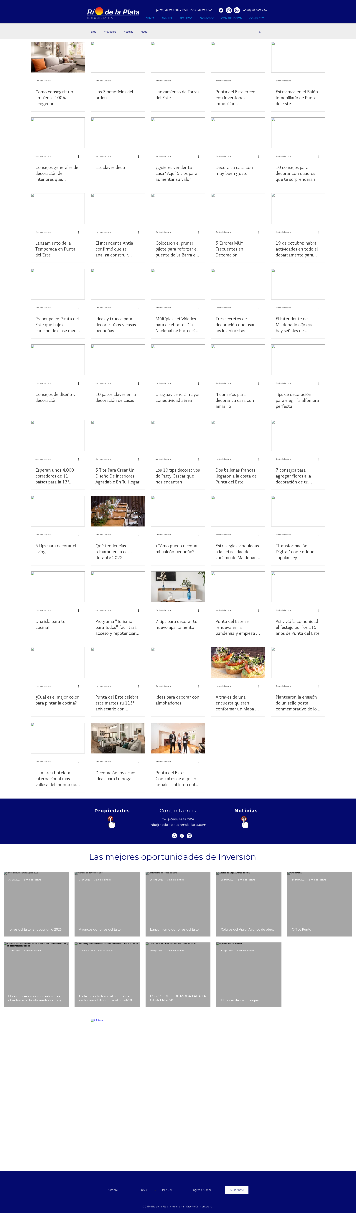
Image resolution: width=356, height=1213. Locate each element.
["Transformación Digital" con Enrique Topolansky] (298, 511)
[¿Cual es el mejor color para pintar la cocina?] (58, 662)
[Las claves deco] (118, 133)
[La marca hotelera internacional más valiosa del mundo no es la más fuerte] (58, 738)
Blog (93, 31)
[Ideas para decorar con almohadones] (178, 662)
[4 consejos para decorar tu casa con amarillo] (238, 360)
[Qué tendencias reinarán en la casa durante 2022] (118, 511)
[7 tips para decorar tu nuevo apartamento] (178, 587)
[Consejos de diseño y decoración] (58, 360)
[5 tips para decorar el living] (58, 511)
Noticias (128, 31)
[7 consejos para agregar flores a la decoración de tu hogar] (298, 435)
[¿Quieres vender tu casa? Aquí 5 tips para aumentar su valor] (178, 133)
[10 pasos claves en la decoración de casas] (118, 360)
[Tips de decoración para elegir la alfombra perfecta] (298, 360)
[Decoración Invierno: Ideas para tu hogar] (118, 738)
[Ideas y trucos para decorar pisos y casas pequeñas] (118, 284)
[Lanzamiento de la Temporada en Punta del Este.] (58, 208)
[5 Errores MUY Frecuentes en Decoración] (238, 208)
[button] (260, 32)
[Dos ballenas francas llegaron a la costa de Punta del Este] (238, 435)
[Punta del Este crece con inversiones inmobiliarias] (238, 57)
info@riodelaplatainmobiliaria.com (178, 825)
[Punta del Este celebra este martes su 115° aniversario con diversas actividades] (118, 662)
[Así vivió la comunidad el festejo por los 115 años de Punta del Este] (298, 587)
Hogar (144, 31)
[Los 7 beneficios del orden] (118, 57)
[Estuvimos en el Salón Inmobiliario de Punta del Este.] (298, 57)
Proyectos (110, 31)
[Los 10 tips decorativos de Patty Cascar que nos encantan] (178, 435)
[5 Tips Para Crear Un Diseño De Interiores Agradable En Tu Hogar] (118, 435)
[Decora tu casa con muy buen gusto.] (238, 133)
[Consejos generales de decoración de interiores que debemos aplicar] (58, 133)
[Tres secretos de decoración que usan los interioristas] (238, 284)
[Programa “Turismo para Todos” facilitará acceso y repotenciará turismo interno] (118, 587)
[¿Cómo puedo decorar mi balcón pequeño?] (178, 511)
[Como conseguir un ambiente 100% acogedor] (58, 57)
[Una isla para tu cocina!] (58, 587)
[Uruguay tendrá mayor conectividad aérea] (178, 360)
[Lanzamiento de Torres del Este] (178, 57)
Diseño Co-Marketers (199, 1206)
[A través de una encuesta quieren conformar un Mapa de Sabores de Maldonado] (238, 662)
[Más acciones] (80, 81)
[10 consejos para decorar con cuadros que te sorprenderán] (298, 133)
